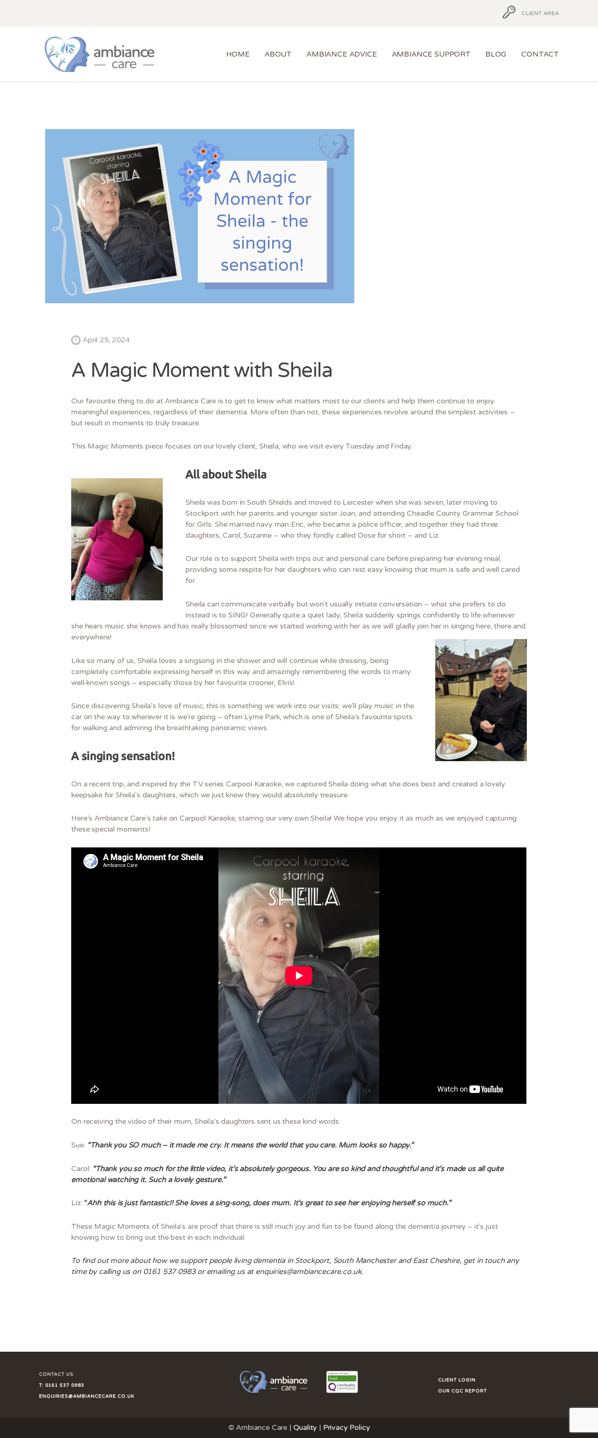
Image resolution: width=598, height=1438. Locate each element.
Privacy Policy (346, 1427)
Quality (305, 1427)
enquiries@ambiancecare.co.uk (86, 1396)
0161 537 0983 (64, 1385)
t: (41, 1385)
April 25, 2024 (106, 339)
